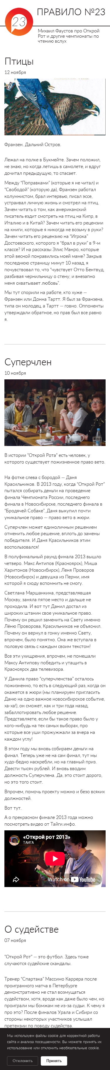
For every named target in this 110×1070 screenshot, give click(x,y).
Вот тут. (13, 808)
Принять (54, 1061)
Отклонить (23, 1061)
